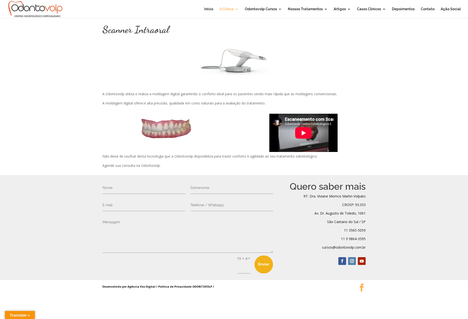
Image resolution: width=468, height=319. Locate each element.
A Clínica (226, 9)
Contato (428, 9)
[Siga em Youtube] (362, 261)
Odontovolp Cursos (261, 9)
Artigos (340, 9)
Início (208, 9)
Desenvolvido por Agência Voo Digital (129, 286)
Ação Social (451, 9)
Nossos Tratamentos (305, 9)
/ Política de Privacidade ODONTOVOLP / (185, 286)
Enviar (263, 264)
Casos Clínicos (369, 9)
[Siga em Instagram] (352, 261)
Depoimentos (403, 9)
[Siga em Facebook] (342, 261)
